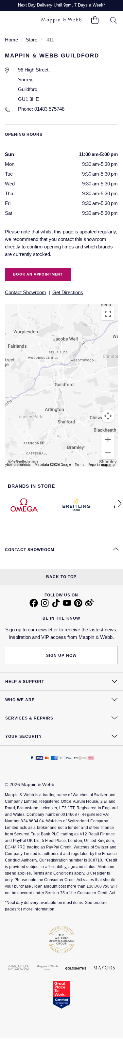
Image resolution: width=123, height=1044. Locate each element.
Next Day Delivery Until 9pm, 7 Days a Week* (61, 5)
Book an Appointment (38, 274)
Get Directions (67, 292)
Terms (79, 465)
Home (11, 39)
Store (31, 39)
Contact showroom (25, 292)
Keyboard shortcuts (16, 465)
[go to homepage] (61, 20)
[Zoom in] (107, 439)
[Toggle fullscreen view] (107, 313)
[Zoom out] (107, 452)
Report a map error (102, 465)
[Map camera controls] (107, 415)
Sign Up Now (61, 655)
